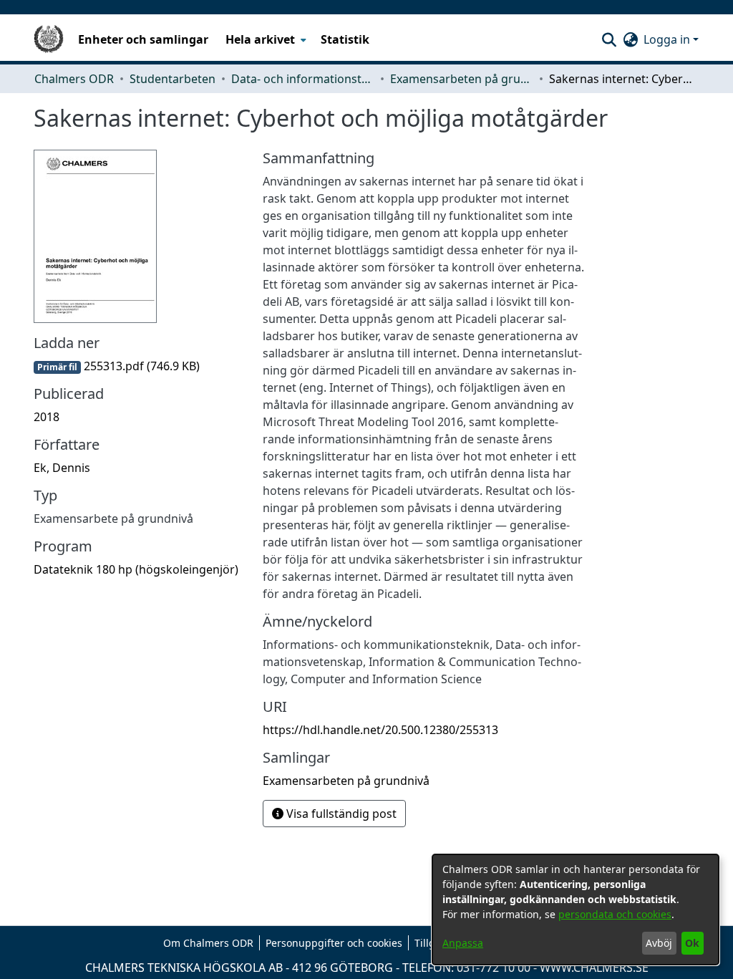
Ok (692, 943)
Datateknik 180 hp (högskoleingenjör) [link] (136, 569)
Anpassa (462, 943)
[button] (609, 39)
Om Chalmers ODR (208, 943)
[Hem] (49, 39)
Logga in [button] (668, 39)
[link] (117, 366)
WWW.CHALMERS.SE (594, 967)
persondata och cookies (614, 914)
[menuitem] (264, 39)
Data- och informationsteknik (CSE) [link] (302, 79)
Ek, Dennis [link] (62, 468)
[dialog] (575, 909)
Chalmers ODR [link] (74, 79)
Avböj (659, 943)
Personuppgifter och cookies (334, 943)
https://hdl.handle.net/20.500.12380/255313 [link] (380, 730)
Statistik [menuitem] (345, 39)
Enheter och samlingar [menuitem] (143, 39)
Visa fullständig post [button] (340, 813)
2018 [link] (46, 417)
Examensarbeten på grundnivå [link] (461, 79)
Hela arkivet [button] (260, 39)
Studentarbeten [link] (172, 79)
